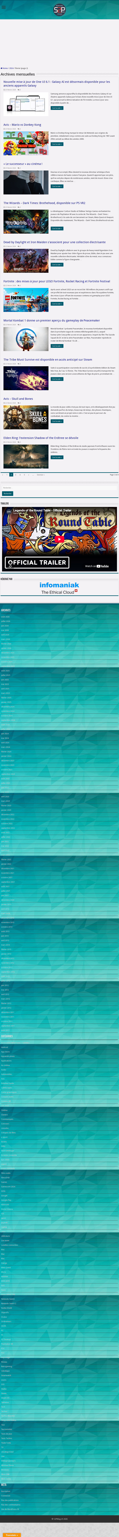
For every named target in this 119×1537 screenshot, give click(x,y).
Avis (2, 1079)
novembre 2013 (7, 922)
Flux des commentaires (10, 1505)
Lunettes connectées (9, 1245)
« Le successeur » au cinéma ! (22, 164)
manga (4, 1263)
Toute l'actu (6, 1443)
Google (4, 1196)
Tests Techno (6, 1438)
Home (5, 68)
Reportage (5, 1357)
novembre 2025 (7, 657)
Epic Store (5, 1160)
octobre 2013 (6, 927)
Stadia (3, 1389)
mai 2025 (5, 684)
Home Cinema (7, 1209)
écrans (4, 1142)
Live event (5, 1240)
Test (3, 1425)
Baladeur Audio (7, 1083)
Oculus (4, 1317)
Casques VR (6, 1101)
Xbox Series (6, 1479)
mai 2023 (5, 792)
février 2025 (6, 698)
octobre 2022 (6, 823)
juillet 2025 (5, 675)
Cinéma (4, 1110)
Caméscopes (6, 1088)
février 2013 (6, 949)
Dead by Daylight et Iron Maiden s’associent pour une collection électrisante (54, 242)
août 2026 (5, 617)
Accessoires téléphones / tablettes (15, 1043)
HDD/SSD (5, 1205)
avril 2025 (5, 689)
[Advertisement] (59, 43)
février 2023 (6, 805)
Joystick (4, 1222)
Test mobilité (6, 1429)
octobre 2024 (6, 716)
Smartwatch (6, 1375)
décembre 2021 (7, 868)
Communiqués (7, 1119)
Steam (3, 1393)
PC (2, 1330)
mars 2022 (5, 855)
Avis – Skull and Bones (18, 398)
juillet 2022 (5, 837)
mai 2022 (5, 846)
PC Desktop (6, 1339)
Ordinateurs (6, 1321)
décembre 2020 (7, 900)
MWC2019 (5, 1281)
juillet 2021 (5, 891)
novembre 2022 (7, 819)
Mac (3, 1249)
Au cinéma (5, 1065)
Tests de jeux (6, 1434)
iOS (2, 1213)
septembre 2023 (8, 774)
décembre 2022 (7, 814)
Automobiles (6, 1074)
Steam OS (5, 1398)
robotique (5, 1371)
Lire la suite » (57, 108)
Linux (3, 1231)
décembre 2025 (7, 653)
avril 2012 (5, 994)
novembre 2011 (7, 1017)
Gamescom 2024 (8, 1187)
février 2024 (6, 752)
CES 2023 (5, 1106)
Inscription (5, 1491)
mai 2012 (5, 990)
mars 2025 (5, 693)
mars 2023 (5, 801)
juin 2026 (5, 626)
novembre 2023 (7, 765)
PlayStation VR (7, 1344)
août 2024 (5, 725)
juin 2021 (5, 895)
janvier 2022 (6, 864)
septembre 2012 (8, 972)
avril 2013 (5, 940)
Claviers (4, 1115)
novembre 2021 (7, 873)
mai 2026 (5, 630)
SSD (2, 1384)
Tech (3, 1407)
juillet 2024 (5, 729)
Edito (3, 1146)
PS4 (2, 1348)
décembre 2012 (7, 958)
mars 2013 (5, 945)
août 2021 (5, 886)
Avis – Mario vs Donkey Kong (22, 124)
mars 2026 (5, 639)
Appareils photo (8, 1056)
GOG (3, 1191)
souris (3, 1380)
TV (2, 1447)
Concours (5, 1124)
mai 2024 (5, 738)
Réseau (4, 1362)
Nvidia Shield (6, 1308)
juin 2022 (5, 841)
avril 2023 (5, 796)
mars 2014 (5, 913)
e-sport (4, 1137)
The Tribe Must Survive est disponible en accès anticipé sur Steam (47, 359)
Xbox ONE (5, 1474)
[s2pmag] (59, 9)
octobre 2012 (6, 967)
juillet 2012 (5, 981)
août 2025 (5, 671)
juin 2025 (5, 680)
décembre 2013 (7, 918)
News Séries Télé (8, 1294)
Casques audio (7, 1097)
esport (4, 1164)
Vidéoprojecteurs (8, 1461)
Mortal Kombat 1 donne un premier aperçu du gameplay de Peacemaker (51, 320)
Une (2, 1456)
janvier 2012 (6, 1008)
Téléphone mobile (8, 1420)
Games (4, 1182)
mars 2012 (5, 999)
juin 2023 (5, 787)
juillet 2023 (5, 783)
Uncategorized (7, 1452)
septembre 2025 (8, 666)
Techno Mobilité (8, 1416)
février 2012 (6, 1003)
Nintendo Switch (8, 1299)
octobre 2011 (6, 1021)
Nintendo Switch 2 (8, 1303)
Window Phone (7, 1465)
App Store (5, 1052)
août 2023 (5, 778)
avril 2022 (5, 850)
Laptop (4, 1227)
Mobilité (4, 1276)
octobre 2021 (6, 877)
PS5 (2, 1353)
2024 (11, 68)
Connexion (5, 1496)
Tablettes (5, 1402)
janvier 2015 (6, 904)
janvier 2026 (6, 648)
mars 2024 (5, 747)
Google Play (6, 1200)
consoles (5, 1128)
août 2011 (5, 1030)
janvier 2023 (6, 810)
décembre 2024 (7, 707)
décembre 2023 (7, 761)
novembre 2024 (7, 711)
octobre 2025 (6, 662)
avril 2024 (5, 743)
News (3, 1290)
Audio (3, 1070)
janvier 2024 (6, 756)
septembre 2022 (8, 828)
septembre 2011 (8, 1026)
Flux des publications (10, 1500)
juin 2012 (5, 985)
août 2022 (5, 832)
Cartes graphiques (9, 1092)
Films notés (5, 1173)
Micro (3, 1272)
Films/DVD (5, 1178)
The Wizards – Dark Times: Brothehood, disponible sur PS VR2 (44, 203)
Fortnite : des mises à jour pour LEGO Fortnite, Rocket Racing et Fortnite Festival (56, 281)
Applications (6, 1061)
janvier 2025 (6, 702)
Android (4, 1047)
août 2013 (5, 931)
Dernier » (41, 475)
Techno (4, 1411)
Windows (5, 1470)
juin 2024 (5, 734)
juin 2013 (5, 936)
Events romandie (8, 1169)
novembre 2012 (7, 963)
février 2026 (6, 644)
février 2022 (6, 859)
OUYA (3, 1326)
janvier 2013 (6, 954)
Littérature (5, 1236)
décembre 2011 (7, 1012)
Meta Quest (6, 1267)
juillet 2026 (5, 621)
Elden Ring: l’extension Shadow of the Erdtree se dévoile (40, 438)
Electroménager (7, 1151)
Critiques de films (8, 1133)
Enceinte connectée (9, 1155)
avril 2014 (5, 909)
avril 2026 (5, 635)
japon (3, 1218)
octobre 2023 (6, 769)
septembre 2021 (8, 882)
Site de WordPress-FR (10, 1509)
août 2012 (5, 976)
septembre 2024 (8, 720)
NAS (3, 1285)
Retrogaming (6, 1366)
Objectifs (5, 1312)
